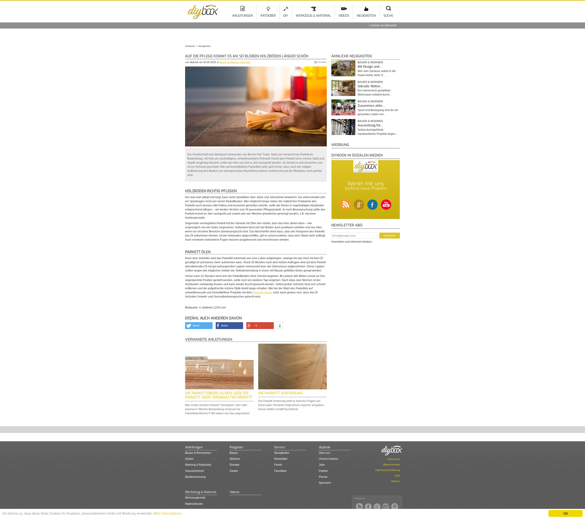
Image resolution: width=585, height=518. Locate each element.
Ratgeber (268, 15)
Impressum (393, 459)
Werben (395, 481)
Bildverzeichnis (391, 464)
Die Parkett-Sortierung (280, 393)
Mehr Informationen (167, 513)
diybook (324, 447)
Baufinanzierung (195, 476)
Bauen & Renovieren (198, 452)
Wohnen (235, 458)
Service (279, 447)
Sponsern (325, 482)
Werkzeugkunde (195, 497)
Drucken (322, 62)
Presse (323, 476)
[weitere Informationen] (279, 325)
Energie (234, 464)
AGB (397, 475)
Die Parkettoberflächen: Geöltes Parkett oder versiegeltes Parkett (218, 395)
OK (565, 513)
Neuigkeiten (366, 15)
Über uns (324, 452)
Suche (388, 15)
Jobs (322, 464)
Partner (323, 471)
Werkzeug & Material (313, 15)
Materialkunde (194, 503)
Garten (189, 458)
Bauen (234, 452)
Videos (343, 15)
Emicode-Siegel (262, 292)
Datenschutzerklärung (387, 470)
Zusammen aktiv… (371, 106)
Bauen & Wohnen (229, 62)
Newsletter (280, 458)
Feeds (278, 464)
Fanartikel (280, 471)
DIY (285, 15)
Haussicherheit (194, 471)
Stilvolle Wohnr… (370, 86)
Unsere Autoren (328, 458)
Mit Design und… (370, 66)
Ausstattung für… (370, 125)
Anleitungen (242, 15)
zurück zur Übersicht (383, 25)
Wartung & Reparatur (198, 464)
